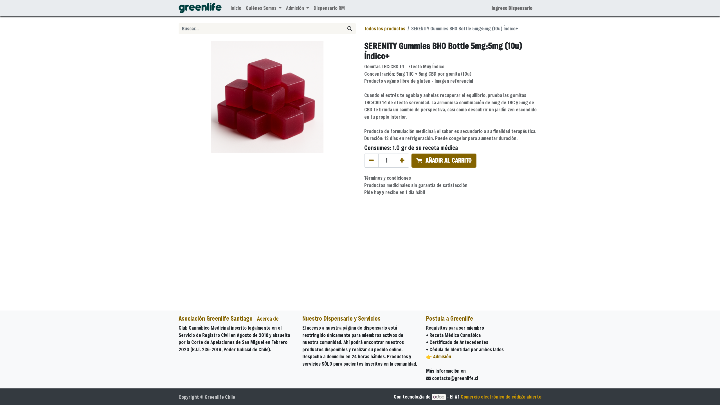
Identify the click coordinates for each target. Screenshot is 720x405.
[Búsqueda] (350, 28)
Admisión (442, 356)
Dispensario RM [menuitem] (329, 8)
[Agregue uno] (402, 161)
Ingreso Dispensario (512, 8)
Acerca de (267, 318)
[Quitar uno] (371, 161)
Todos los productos (384, 28)
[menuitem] (236, 8)
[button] (443, 161)
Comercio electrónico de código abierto (501, 396)
